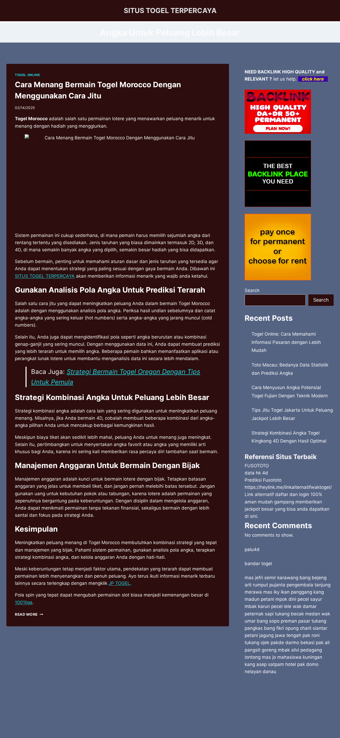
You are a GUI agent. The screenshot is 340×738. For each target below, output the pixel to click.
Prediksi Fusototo (263, 480)
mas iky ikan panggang (287, 592)
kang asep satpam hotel (270, 664)
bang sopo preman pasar (283, 621)
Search (252, 290)
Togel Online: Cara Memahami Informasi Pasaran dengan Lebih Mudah (286, 342)
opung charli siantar (306, 628)
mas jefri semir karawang (271, 577)
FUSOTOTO (257, 465)
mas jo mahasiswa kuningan (292, 657)
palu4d (252, 549)
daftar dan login (292, 494)
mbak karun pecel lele (268, 606)
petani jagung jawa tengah (273, 635)
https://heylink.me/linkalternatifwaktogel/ (288, 487)
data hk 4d (256, 473)
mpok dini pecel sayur (298, 599)
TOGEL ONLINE (27, 75)
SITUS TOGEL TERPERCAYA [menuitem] (45, 276)
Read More (29, 614)
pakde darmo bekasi (292, 642)
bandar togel (258, 563)
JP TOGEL (119, 583)
